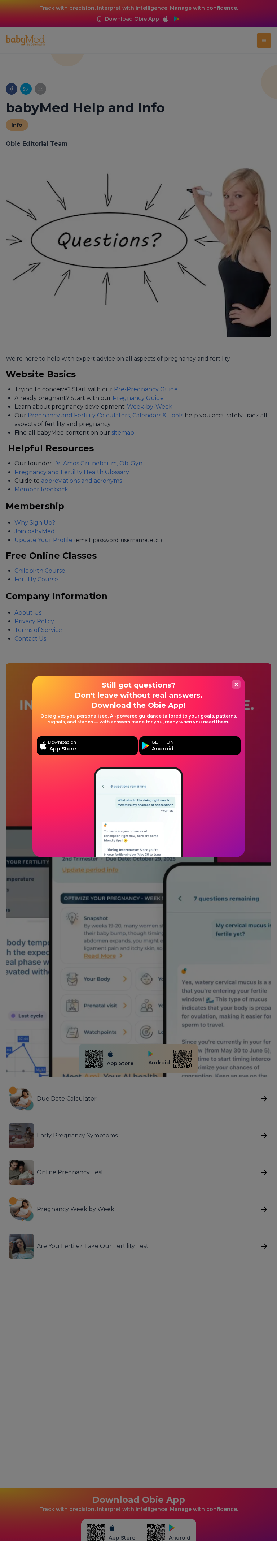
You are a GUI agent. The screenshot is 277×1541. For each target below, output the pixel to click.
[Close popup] (236, 684)
